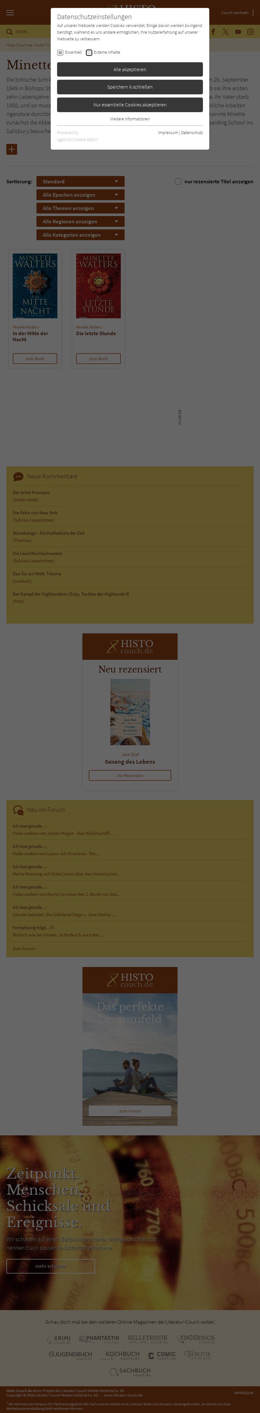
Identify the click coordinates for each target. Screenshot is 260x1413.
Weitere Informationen (130, 119)
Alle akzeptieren (130, 69)
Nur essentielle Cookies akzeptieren (130, 104)
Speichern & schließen (130, 87)
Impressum (168, 132)
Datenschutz (192, 132)
